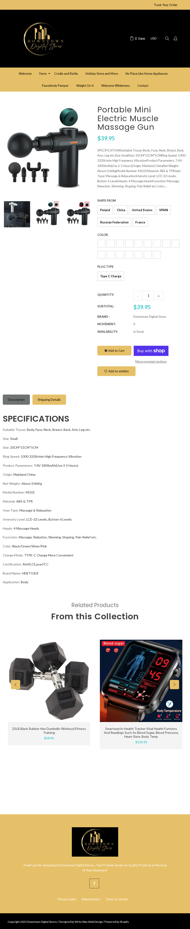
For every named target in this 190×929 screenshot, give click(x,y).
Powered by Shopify (117, 921)
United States (142, 210)
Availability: (107, 331)
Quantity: (105, 294)
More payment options (151, 361)
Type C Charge (110, 276)
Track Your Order (165, 5)
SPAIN (163, 210)
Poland (105, 210)
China (121, 210)
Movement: (106, 324)
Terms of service (116, 899)
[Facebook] (94, 883)
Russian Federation (114, 222)
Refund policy (91, 899)
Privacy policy (67, 899)
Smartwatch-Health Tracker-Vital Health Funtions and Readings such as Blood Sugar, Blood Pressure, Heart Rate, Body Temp (141, 732)
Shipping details (49, 399)
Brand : (103, 316)
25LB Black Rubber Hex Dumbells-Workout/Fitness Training (49, 731)
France (140, 222)
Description (16, 399)
